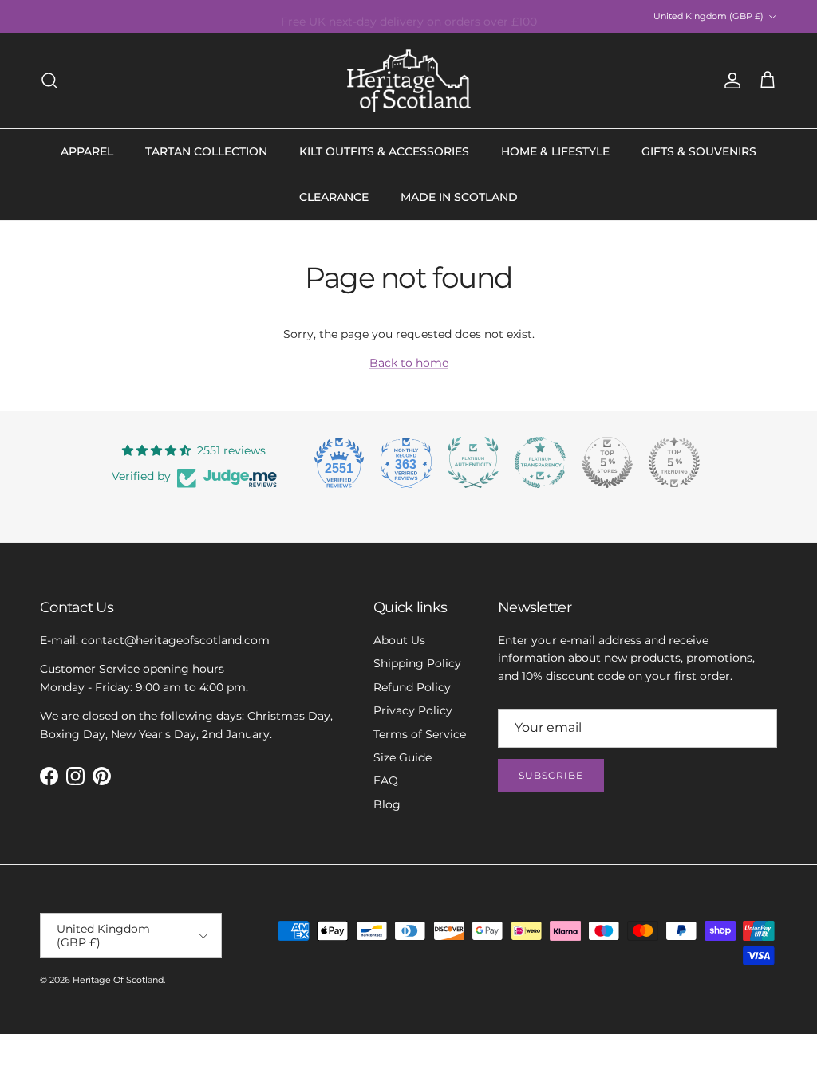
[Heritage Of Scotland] (409, 80)
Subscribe (551, 775)
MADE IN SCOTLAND (459, 197)
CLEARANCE (334, 197)
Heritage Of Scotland (118, 979)
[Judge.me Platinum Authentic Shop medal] (473, 462)
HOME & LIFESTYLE (555, 151)
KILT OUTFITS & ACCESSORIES (384, 151)
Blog (387, 804)
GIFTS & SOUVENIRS (698, 151)
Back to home (408, 363)
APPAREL (87, 151)
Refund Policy (412, 687)
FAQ (385, 780)
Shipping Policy (417, 663)
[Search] (49, 80)
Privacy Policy (412, 710)
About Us (399, 640)
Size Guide (402, 757)
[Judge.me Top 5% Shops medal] (607, 462)
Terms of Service (419, 734)
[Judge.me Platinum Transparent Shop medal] (540, 462)
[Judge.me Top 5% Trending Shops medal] (674, 462)
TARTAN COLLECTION (206, 151)
